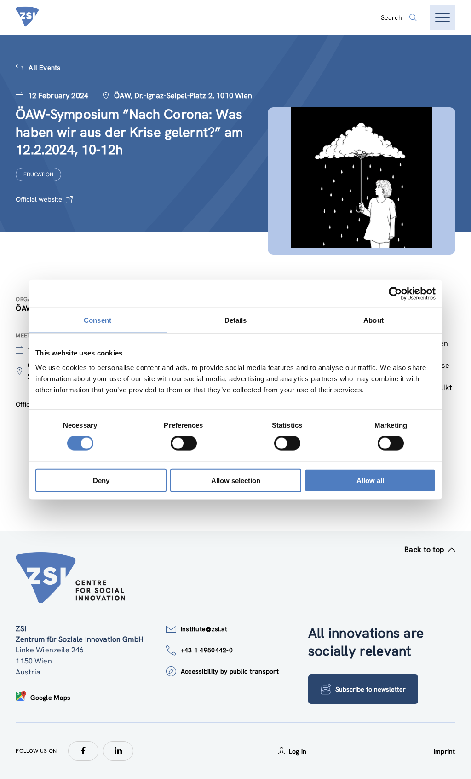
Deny (101, 480)
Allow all (370, 480)
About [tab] (373, 320)
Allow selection (235, 480)
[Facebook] (83, 751)
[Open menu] (442, 17)
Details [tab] (235, 320)
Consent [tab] (97, 320)
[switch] (184, 443)
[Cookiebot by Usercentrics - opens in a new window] (395, 294)
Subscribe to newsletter (370, 689)
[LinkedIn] (118, 751)
